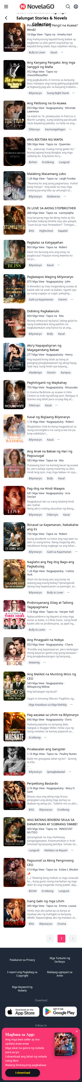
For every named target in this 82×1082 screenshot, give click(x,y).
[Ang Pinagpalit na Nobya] (13, 651)
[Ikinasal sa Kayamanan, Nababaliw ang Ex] (13, 536)
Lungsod (64, 162)
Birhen (33, 162)
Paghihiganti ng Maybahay (47, 382)
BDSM (33, 891)
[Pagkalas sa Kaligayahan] (13, 254)
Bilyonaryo (35, 93)
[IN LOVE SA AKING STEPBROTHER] (13, 220)
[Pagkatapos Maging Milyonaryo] (13, 288)
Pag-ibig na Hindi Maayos (46, 488)
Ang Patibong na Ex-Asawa (46, 103)
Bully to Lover (37, 52)
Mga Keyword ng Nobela (22, 988)
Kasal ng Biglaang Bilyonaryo (48, 417)
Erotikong (48, 162)
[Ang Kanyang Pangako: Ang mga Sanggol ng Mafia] (13, 74)
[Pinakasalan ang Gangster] (13, 761)
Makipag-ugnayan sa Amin (59, 973)
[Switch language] (75, 6)
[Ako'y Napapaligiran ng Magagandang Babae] (13, 357)
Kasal (54, 52)
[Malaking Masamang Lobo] (13, 185)
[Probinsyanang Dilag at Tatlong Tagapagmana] (13, 614)
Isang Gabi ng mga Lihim (45, 901)
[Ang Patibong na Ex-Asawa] (13, 115)
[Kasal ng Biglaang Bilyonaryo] (13, 428)
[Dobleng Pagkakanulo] (13, 323)
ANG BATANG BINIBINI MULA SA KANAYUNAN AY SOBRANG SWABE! (52, 822)
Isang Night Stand (58, 93)
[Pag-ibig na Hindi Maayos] (13, 500)
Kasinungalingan (55, 129)
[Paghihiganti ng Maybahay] (13, 394)
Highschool (46, 231)
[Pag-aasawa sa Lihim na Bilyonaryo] (13, 726)
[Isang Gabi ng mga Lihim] (13, 913)
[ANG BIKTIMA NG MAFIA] (13, 151)
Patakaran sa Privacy (22, 960)
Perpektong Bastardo (42, 783)
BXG (31, 231)
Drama (62, 924)
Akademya (35, 372)
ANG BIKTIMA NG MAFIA (45, 139)
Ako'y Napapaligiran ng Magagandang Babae (44, 347)
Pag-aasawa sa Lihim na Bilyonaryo (53, 715)
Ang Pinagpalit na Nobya (45, 640)
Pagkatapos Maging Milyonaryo (50, 277)
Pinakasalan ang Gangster (46, 749)
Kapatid (62, 231)
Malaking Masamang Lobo (46, 174)
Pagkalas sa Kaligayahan (45, 242)
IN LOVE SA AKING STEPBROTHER (51, 208)
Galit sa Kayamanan (41, 299)
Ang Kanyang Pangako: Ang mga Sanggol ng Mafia (51, 64)
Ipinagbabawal (56, 772)
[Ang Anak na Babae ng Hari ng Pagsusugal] (13, 463)
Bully (50, 334)
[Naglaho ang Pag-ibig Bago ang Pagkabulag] (13, 573)
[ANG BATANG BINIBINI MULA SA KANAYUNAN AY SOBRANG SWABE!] (13, 831)
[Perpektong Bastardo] (13, 795)
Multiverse (53, 196)
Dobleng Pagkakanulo (43, 311)
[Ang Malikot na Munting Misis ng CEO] (13, 686)
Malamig (34, 662)
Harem (62, 299)
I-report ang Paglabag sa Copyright (22, 973)
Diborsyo (34, 129)
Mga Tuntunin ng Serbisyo (60, 959)
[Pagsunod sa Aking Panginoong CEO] (13, 872)
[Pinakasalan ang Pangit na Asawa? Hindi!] (13, 37)
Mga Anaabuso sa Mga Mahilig (47, 705)
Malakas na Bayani (55, 850)
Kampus (66, 372)
